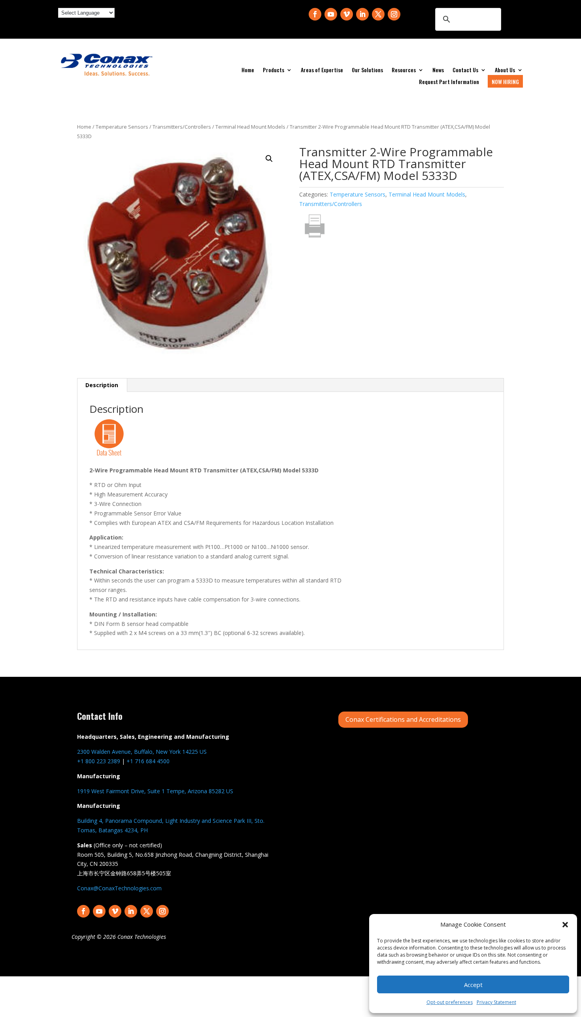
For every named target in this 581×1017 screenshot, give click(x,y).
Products (273, 70)
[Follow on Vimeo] (346, 14)
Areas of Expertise (322, 70)
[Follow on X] (378, 14)
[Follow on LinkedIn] (362, 14)
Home (247, 70)
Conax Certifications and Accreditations (403, 719)
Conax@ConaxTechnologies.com (119, 888)
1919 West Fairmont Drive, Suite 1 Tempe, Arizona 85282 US (155, 791)
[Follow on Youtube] (330, 14)
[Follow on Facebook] (315, 14)
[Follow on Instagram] (394, 14)
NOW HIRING (505, 81)
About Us (505, 70)
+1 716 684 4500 (148, 761)
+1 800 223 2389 (98, 761)
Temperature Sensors (122, 126)
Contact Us (465, 70)
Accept (473, 985)
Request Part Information (449, 82)
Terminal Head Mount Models (250, 126)
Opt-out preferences (449, 1002)
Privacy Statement (496, 1002)
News (438, 70)
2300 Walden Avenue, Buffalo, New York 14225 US (142, 751)
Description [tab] (101, 385)
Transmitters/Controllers (182, 126)
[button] (565, 925)
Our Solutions (367, 70)
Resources (404, 70)
